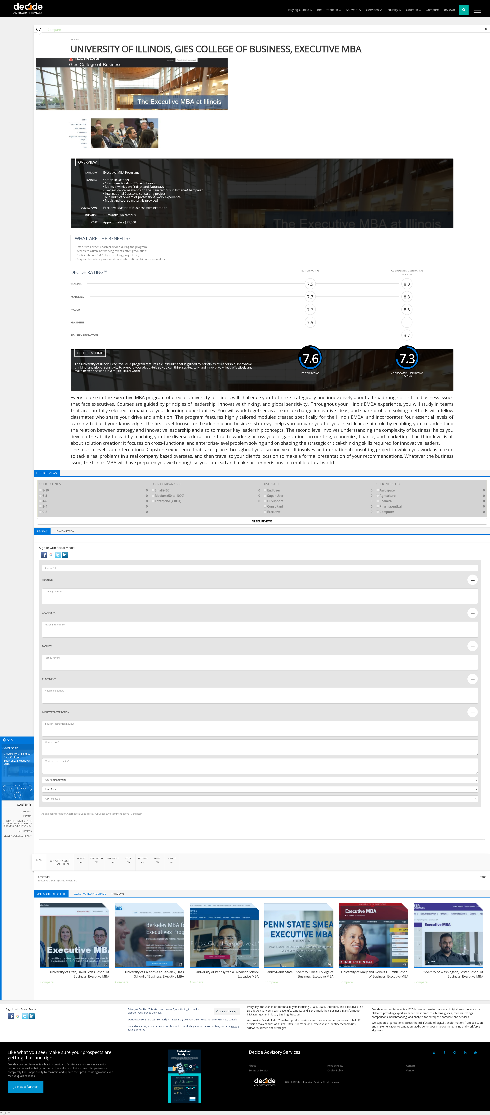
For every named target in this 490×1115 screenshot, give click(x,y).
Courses (412, 10)
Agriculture (432, 496)
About (252, 1065)
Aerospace (432, 490)
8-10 (95, 490)
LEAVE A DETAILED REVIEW (18, 835)
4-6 (95, 501)
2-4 (95, 506)
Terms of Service (258, 1070)
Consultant (319, 506)
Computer (432, 512)
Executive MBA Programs (51, 880)
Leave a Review (65, 531)
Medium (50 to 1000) (207, 496)
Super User (319, 496)
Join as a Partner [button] (26, 1087)
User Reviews (24, 831)
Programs (71, 880)
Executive (319, 512)
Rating (27, 816)
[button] (44, 555)
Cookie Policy (335, 1070)
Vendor (410, 1070)
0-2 (95, 512)
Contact (410, 1065)
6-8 (95, 496)
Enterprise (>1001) (207, 501)
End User (319, 490)
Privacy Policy (335, 1065)
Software (352, 10)
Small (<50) (207, 490)
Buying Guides (298, 10)
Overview (26, 811)
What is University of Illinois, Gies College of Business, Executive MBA (17, 823)
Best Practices (327, 10)
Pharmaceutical (432, 506)
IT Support (319, 501)
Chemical (432, 501)
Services (372, 10)
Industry (392, 10)
